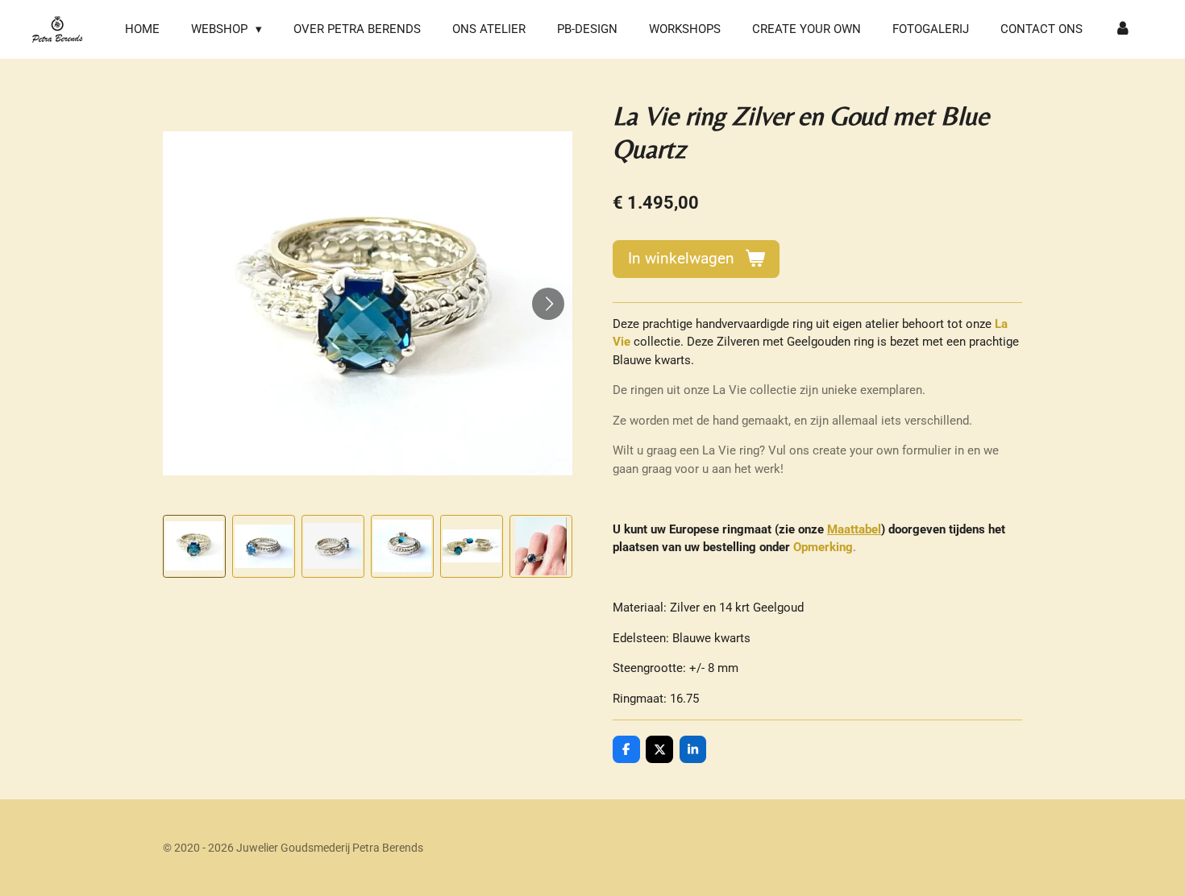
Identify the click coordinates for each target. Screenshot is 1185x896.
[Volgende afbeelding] (548, 304)
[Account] (1122, 29)
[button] (194, 546)
